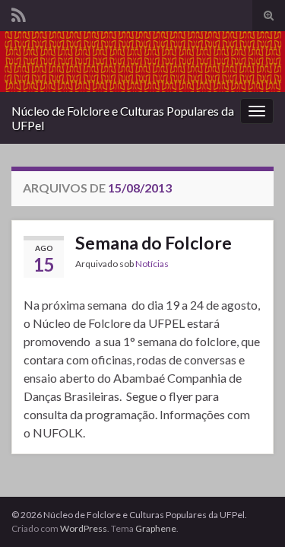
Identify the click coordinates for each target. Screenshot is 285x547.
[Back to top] (251, 513)
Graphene (155, 528)
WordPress (83, 528)
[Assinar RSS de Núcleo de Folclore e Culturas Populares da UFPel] (18, 13)
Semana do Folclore (153, 242)
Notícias (152, 263)
